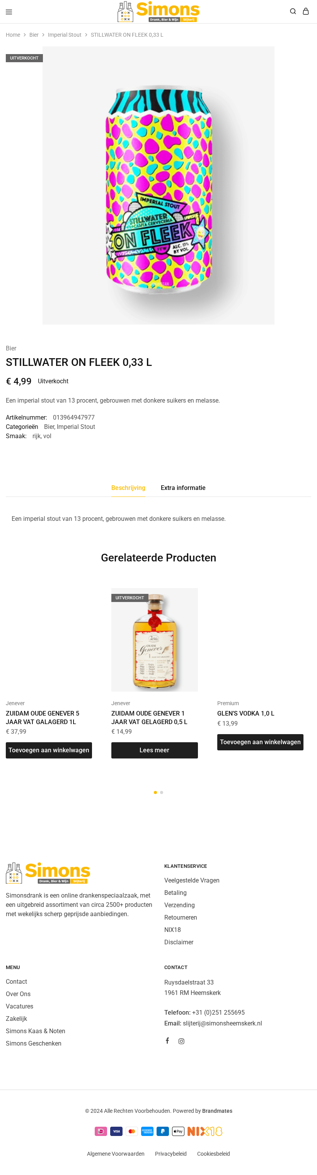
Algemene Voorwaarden (116, 1154)
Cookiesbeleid (213, 1154)
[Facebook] (167, 1041)
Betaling (175, 892)
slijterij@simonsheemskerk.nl (222, 1023)
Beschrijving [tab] (128, 487)
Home (13, 35)
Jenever (15, 703)
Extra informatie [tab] (183, 487)
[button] (49, 750)
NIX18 (172, 930)
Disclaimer (178, 942)
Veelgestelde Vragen (192, 880)
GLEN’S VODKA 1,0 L (245, 713)
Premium (228, 703)
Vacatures (19, 1006)
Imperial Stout (65, 35)
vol (47, 436)
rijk (36, 436)
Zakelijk (16, 1018)
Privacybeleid (171, 1154)
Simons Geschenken (33, 1043)
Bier (34, 35)
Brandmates (217, 1111)
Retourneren (180, 917)
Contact (16, 981)
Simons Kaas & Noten (35, 1031)
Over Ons (18, 994)
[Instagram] (181, 1042)
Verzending (179, 905)
